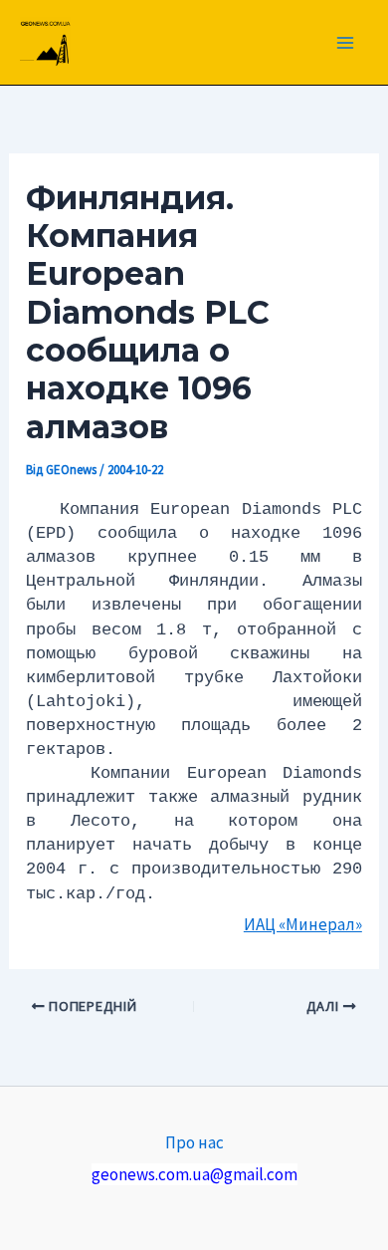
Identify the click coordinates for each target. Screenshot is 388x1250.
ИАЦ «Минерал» (303, 924)
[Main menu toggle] (346, 43)
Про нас (194, 1142)
